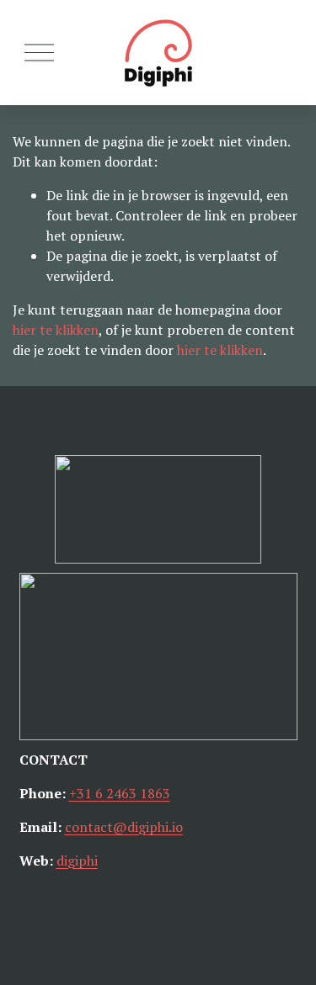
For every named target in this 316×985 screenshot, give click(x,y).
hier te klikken (56, 329)
